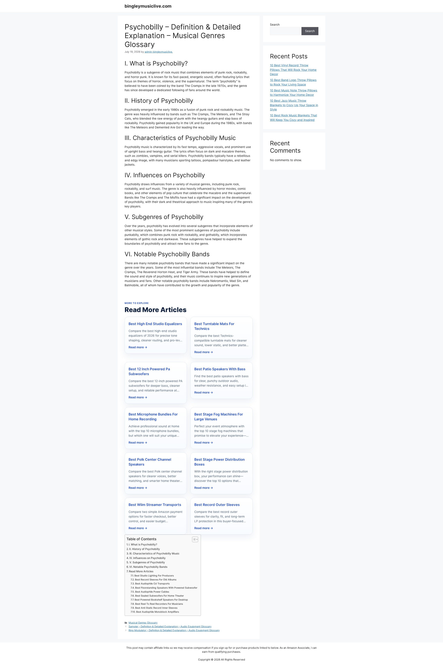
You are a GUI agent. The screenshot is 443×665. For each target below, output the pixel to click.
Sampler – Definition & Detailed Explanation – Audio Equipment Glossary (170, 626)
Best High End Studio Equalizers (155, 324)
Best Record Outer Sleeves (217, 505)
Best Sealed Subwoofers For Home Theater (159, 595)
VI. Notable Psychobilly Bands (148, 566)
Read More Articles (141, 571)
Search (275, 24)
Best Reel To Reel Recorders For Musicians (159, 603)
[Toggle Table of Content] (193, 539)
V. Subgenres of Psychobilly (147, 562)
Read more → (138, 347)
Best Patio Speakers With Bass (219, 369)
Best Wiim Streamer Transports (155, 505)
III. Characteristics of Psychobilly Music (154, 553)
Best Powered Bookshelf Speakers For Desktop (161, 599)
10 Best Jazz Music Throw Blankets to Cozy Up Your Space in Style (294, 105)
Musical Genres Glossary (143, 622)
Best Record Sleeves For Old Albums (155, 579)
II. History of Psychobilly (144, 549)
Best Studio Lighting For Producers (154, 575)
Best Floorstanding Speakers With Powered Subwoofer (166, 587)
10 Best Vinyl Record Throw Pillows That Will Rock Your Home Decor (293, 70)
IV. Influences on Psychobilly (147, 558)
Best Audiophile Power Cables (152, 591)
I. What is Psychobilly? (143, 544)
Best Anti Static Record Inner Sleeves (156, 607)
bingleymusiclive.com (148, 6)
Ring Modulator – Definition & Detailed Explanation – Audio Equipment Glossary (174, 630)
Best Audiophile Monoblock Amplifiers (157, 611)
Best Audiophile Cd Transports (152, 583)
